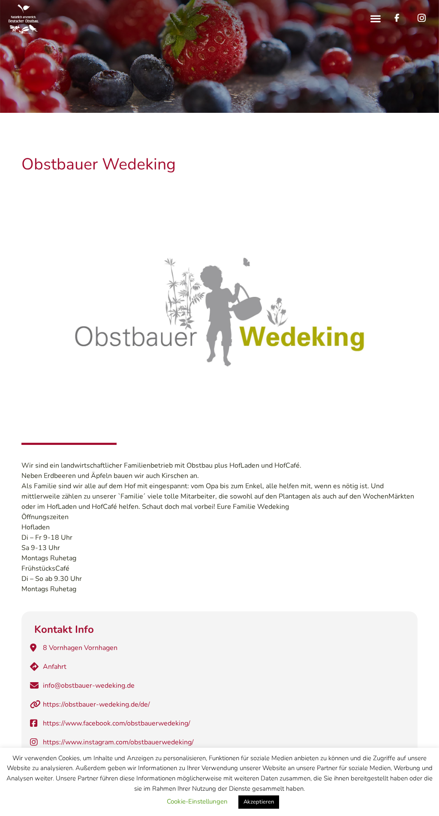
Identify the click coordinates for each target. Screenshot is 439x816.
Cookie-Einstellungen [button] (197, 801)
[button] (375, 18)
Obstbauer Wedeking (98, 164)
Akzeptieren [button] (259, 802)
